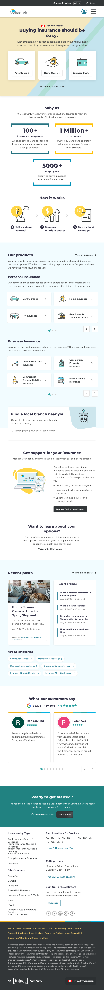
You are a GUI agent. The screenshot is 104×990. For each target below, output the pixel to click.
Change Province (62, 3)
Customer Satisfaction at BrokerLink (64, 933)
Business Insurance (18, 853)
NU (84, 837)
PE (47, 842)
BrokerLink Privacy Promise (37, 928)
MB (58, 837)
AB (47, 837)
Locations (13, 885)
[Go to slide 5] (53, 769)
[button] (77, 3)
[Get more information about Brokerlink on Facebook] (48, 913)
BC (52, 837)
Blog (10, 900)
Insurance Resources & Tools (23, 895)
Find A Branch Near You (60, 847)
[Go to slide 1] (49, 330)
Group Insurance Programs (22, 858)
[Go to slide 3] (55, 330)
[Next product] (95, 329)
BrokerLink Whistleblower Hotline (25, 933)
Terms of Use (14, 928)
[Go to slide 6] (56, 769)
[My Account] (84, 11)
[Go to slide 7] (59, 769)
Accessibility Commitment (67, 928)
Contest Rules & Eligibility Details (22, 909)
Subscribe (53, 903)
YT (63, 842)
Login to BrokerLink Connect (70, 509)
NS (79, 837)
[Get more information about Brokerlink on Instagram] (66, 913)
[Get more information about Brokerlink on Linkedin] (54, 913)
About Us (13, 876)
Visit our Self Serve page (50, 549)
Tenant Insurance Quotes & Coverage (22, 848)
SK (58, 842)
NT (74, 837)
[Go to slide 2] (52, 330)
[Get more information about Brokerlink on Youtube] (60, 913)
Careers (12, 880)
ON (90, 837)
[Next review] (93, 769)
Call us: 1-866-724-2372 (63, 877)
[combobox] (42, 431)
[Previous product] (86, 329)
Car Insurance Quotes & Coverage (20, 839)
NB (63, 837)
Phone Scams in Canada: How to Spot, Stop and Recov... (25, 613)
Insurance (13, 863)
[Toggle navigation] (93, 11)
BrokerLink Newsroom (20, 890)
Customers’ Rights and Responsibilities (28, 938)
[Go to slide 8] (62, 769)
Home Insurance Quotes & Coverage (22, 844)
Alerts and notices (18, 914)
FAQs (11, 904)
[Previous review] (85, 769)
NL (68, 837)
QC (53, 842)
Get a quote (88, 801)
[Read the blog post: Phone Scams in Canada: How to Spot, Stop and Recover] (29, 591)
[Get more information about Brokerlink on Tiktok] (72, 913)
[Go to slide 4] (50, 769)
